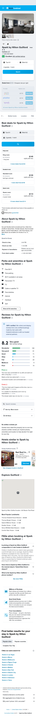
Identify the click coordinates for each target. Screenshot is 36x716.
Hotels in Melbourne (8, 660)
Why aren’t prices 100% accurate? (14, 701)
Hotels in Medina (7, 667)
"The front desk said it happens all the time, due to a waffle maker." (17, 388)
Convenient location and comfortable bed (17, 379)
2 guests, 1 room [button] (9, 67)
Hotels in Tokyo (7, 680)
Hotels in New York (8, 670)
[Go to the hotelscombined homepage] (13, 8)
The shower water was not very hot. (15, 396)
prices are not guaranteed (14, 689)
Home (8, 709)
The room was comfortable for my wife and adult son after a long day (17, 373)
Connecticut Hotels (9, 713)
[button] (3, 8)
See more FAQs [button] (18, 579)
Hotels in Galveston (8, 677)
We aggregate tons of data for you (14, 698)
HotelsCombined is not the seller (13, 695)
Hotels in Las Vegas (8, 655)
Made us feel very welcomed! (13, 377)
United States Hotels (17, 709)
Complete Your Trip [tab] (9, 646)
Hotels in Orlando (7, 665)
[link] (13, 468)
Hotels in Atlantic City (9, 672)
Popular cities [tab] (7, 641)
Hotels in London (7, 675)
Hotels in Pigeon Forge (9, 662)
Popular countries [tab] (20, 641)
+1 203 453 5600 (7, 54)
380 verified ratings (19, 56)
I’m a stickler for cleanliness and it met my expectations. (14, 392)
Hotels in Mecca (7, 657)
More (3, 234)
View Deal (26, 463)
